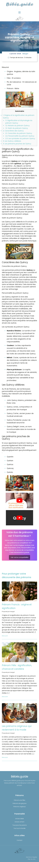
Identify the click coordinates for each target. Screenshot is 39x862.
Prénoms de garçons (19, 803)
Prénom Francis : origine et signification (17, 606)
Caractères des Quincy (13, 131)
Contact (19, 840)
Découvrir (5, 636)
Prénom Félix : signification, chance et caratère (17, 667)
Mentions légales (31, 857)
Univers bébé (19, 819)
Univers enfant (19, 822)
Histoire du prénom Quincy (17, 125)
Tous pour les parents (19, 825)
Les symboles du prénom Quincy (20, 138)
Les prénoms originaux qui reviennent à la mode (16, 728)
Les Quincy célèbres (12, 141)
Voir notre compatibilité (19, 557)
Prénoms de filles (19, 800)
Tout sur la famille (19, 828)
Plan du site (31, 859)
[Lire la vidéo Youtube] (19, 500)
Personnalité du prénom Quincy (19, 136)
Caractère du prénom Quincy (18, 133)
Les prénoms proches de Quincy (17, 144)
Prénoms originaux (19, 807)
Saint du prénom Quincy (16, 128)
